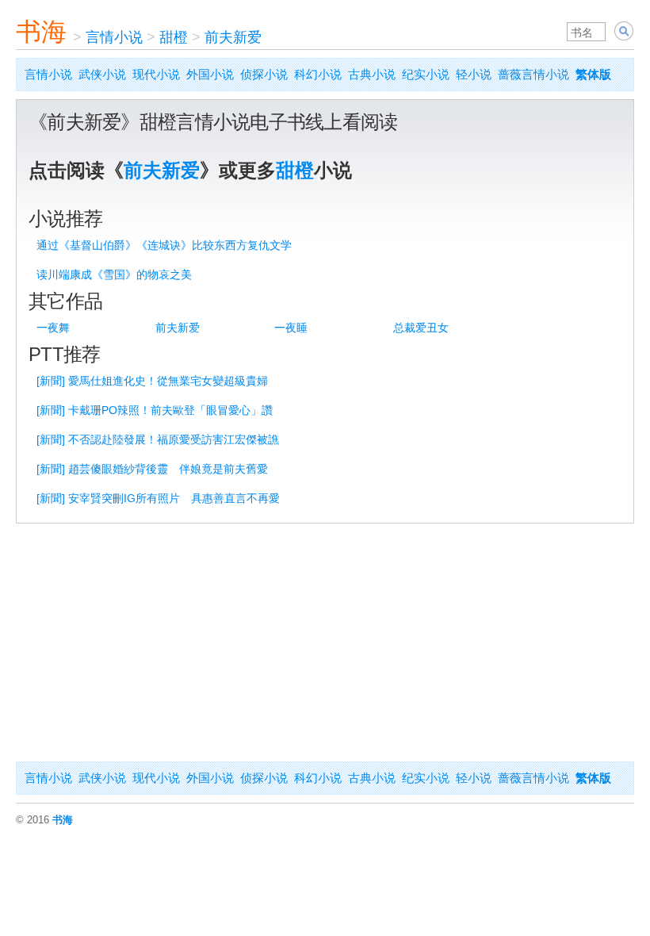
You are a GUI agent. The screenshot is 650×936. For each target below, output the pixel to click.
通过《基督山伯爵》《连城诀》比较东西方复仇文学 (164, 245)
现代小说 (156, 74)
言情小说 (114, 37)
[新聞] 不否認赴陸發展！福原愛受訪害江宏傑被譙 (157, 439)
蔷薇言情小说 (533, 74)
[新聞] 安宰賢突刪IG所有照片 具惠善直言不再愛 (158, 498)
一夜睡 (291, 327)
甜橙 (173, 37)
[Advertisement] (325, 642)
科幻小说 (318, 74)
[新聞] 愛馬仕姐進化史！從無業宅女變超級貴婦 (152, 380)
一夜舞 (53, 327)
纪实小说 (425, 74)
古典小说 (372, 74)
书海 (41, 31)
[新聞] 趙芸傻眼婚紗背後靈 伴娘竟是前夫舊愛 (152, 468)
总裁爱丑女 (421, 327)
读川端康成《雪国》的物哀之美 (114, 274)
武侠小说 (102, 74)
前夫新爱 (233, 37)
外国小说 (210, 74)
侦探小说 (264, 74)
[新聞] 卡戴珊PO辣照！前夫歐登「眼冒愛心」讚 (154, 410)
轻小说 (473, 74)
